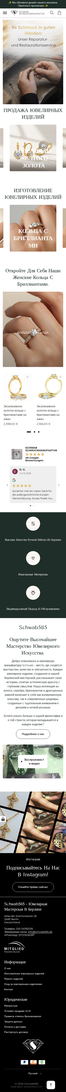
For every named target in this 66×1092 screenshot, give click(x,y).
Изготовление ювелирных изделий (24, 973)
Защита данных (13, 1021)
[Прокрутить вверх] (51, 1085)
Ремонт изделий (13, 978)
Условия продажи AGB (17, 1011)
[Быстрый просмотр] (27, 377)
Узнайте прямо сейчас (33, 887)
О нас (7, 968)
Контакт (8, 989)
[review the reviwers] (14, 481)
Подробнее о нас (33, 734)
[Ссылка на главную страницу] (33, 1046)
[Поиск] (52, 12)
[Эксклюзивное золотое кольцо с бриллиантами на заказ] (17, 387)
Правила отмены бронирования (22, 1016)
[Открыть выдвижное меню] (5, 13)
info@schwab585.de (40, 931)
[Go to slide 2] (33, 505)
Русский (32, 1073)
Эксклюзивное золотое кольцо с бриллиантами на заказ (15, 413)
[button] (29, 432)
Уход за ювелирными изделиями (23, 984)
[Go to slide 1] (30, 505)
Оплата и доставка (15, 1026)
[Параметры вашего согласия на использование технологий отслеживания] (3, 819)
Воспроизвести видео (34, 761)
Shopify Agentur (17, 1087)
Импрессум (10, 1005)
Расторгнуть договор (16, 1032)
